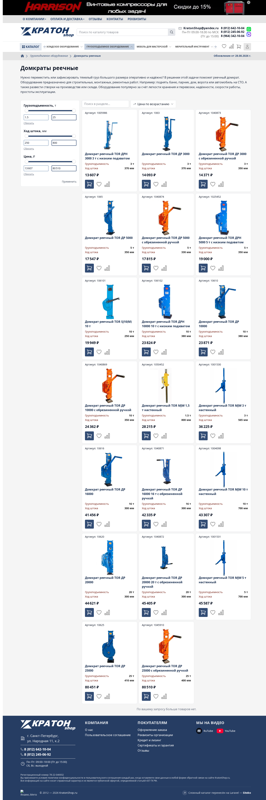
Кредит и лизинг (149, 740)
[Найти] (171, 32)
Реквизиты (137, 19)
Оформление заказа (152, 730)
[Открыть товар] (109, 151)
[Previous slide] (45, 47)
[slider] (26, 110)
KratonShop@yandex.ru (201, 28)
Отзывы (95, 19)
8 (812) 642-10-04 (232, 28)
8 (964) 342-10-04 (232, 36)
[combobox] (126, 32)
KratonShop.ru (68, 792)
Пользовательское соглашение (108, 735)
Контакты (115, 19)
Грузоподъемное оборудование (49, 55)
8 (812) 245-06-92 (232, 32)
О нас (89, 730)
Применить (69, 181)
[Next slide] (215, 47)
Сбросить (29, 123)
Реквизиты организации (155, 735)
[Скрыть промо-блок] (248, 2)
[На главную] (47, 32)
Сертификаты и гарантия (156, 745)
